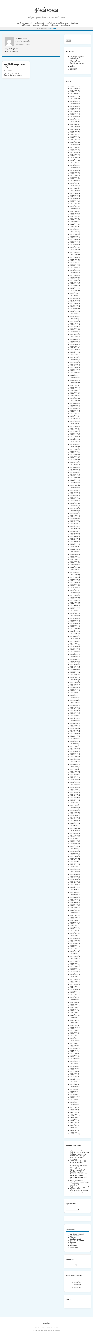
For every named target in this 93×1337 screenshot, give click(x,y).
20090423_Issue (74, 266)
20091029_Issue (73, 221)
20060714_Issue (74, 502)
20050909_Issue (73, 576)
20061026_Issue (74, 476)
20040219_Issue (74, 717)
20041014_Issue (74, 651)
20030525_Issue (74, 783)
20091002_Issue (73, 228)
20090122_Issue (74, 287)
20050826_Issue (74, 579)
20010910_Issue (73, 934)
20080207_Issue (74, 366)
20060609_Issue (74, 510)
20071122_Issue (74, 384)
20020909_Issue (73, 843)
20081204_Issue (74, 298)
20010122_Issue (74, 993)
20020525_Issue (74, 868)
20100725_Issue (73, 159)
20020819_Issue (74, 848)
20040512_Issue (74, 696)
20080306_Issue (74, 359)
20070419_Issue (73, 435)
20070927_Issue (73, 397)
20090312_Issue (74, 276)
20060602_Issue (74, 512)
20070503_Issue (73, 431)
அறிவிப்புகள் (39, 23)
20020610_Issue (74, 865)
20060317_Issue (74, 530)
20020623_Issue (74, 861)
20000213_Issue (74, 1099)
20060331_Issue (74, 527)
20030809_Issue (74, 765)
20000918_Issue (73, 1030)
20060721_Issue (74, 500)
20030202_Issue (74, 809)
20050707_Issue (73, 591)
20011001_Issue (73, 927)
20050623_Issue (74, 594)
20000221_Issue (74, 1098)
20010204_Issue (74, 989)
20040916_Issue (74, 658)
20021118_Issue (74, 827)
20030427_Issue (74, 789)
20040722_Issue (74, 673)
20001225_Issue (74, 999)
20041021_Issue (74, 650)
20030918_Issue (74, 755)
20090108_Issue (73, 290)
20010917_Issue (73, 930)
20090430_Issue (74, 264)
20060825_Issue (74, 490)
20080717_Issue (73, 328)
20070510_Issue (73, 430)
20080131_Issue (74, 367)
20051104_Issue (73, 563)
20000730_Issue (73, 1048)
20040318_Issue (74, 710)
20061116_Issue (74, 471)
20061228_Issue (74, 461)
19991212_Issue (73, 1114)
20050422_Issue (74, 607)
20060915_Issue (73, 486)
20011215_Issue (73, 906)
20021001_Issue (73, 838)
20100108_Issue (73, 205)
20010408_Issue (74, 975)
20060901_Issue (73, 489)
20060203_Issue (74, 538)
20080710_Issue (73, 330)
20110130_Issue (73, 115)
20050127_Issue (73, 625)
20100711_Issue (73, 162)
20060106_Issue (74, 545)
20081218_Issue (74, 295)
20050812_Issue (74, 582)
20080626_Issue (74, 333)
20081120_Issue (74, 302)
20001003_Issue (73, 1024)
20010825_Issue (74, 939)
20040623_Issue (74, 681)
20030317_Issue (74, 799)
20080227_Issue (74, 361)
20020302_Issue (74, 888)
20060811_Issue (74, 494)
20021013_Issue (74, 835)
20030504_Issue (74, 788)
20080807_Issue (74, 323)
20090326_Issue (74, 272)
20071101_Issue (73, 389)
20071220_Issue (74, 377)
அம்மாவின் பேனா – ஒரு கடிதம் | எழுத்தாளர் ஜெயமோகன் (78, 1162)
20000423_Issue (74, 1080)
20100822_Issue (74, 152)
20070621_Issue (74, 420)
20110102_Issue (73, 121)
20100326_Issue (74, 187)
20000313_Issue (74, 1093)
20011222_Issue (74, 904)
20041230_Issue (74, 632)
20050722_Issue (74, 587)
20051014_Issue (73, 568)
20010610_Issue (73, 958)
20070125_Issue (73, 454)
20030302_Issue (74, 802)
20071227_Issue (74, 376)
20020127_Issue (74, 896)
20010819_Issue (73, 940)
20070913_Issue (73, 400)
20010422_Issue (74, 971)
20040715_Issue (73, 674)
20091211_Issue (73, 212)
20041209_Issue (74, 637)
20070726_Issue (74, 412)
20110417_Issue (73, 97)
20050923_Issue (74, 573)
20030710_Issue (73, 771)
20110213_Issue (74, 111)
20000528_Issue (74, 1070)
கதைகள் (36, 25)
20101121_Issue (73, 131)
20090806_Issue (74, 241)
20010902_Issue (73, 937)
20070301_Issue (73, 446)
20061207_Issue (74, 466)
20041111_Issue (73, 645)
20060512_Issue (74, 517)
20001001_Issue (73, 1025)
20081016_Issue (74, 307)
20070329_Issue (74, 440)
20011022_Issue (74, 922)
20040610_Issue (74, 684)
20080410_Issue (74, 351)
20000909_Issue (73, 1037)
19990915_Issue (73, 1131)
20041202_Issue (74, 638)
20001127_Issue (73, 1007)
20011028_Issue (74, 920)
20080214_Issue (74, 364)
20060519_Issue (73, 515)
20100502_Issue (73, 179)
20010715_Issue (73, 948)
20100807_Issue (73, 156)
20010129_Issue (73, 991)
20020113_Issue (74, 899)
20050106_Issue (73, 630)
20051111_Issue (73, 561)
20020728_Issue (74, 853)
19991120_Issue (73, 1119)
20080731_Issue (74, 325)
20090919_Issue (73, 231)
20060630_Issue (74, 505)
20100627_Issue (74, 166)
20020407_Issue (74, 879)
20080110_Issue (73, 372)
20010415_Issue (73, 973)
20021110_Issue (73, 829)
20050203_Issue (74, 623)
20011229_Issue (74, 902)
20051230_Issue (74, 548)
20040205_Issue (74, 720)
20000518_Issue (73, 1073)
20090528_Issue (74, 257)
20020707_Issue (73, 858)
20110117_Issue (73, 118)
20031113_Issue (74, 740)
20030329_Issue (74, 796)
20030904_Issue (74, 758)
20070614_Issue (74, 422)
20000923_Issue (74, 1029)
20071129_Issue (73, 382)
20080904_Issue (74, 317)
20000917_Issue (73, 1032)
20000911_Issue (73, 1034)
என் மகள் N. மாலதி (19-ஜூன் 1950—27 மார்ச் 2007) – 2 (78, 1165)
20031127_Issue (74, 737)
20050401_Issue (73, 614)
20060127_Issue (74, 540)
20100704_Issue (73, 164)
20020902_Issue (74, 845)
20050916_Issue (73, 574)
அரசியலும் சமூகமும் (24, 23)
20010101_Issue (73, 998)
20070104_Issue (73, 459)
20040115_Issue (73, 725)
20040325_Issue (74, 709)
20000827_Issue (74, 1040)
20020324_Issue (74, 883)
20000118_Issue (73, 1106)
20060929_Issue (74, 482)
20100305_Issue (73, 192)
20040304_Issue (74, 714)
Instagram (49, 1327)
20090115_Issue (73, 289)
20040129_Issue (74, 722)
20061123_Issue (74, 469)
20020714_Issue (74, 856)
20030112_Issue (74, 814)
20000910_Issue (73, 1035)
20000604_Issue (74, 1068)
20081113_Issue (74, 303)
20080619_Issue (74, 335)
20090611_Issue (73, 254)
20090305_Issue (73, 277)
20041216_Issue (74, 635)
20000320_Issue (74, 1091)
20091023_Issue (74, 223)
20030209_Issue (74, 807)
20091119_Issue (73, 216)
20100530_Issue (73, 172)
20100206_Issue (74, 198)
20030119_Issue (73, 812)
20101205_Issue (73, 128)
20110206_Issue (74, 113)
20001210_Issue (73, 1003)
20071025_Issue (73, 390)
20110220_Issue (74, 110)
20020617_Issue (74, 863)
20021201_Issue (74, 824)
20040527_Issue (74, 689)
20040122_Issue (74, 724)
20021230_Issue (74, 817)
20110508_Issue (73, 92)
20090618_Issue (74, 253)
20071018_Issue (73, 392)
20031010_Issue (73, 750)
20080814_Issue (74, 321)
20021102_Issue (74, 830)
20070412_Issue (74, 436)
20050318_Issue (74, 615)
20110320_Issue (74, 103)
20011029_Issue (73, 919)
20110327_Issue (74, 102)
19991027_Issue (73, 1126)
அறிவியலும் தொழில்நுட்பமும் (57, 23)
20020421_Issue (74, 876)
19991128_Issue (73, 1117)
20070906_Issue (73, 402)
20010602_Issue (74, 960)
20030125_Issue (74, 810)
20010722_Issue (74, 947)
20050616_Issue (74, 596)
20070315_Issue (73, 443)
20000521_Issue (73, 1071)
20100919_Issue (73, 146)
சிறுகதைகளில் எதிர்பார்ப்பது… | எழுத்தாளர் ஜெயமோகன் (79, 1190)
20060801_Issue (74, 497)
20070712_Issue (73, 415)
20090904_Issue (73, 234)
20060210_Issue (74, 536)
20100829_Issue (74, 151)
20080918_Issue (74, 313)
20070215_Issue (73, 449)
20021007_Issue (73, 837)
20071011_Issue (73, 394)
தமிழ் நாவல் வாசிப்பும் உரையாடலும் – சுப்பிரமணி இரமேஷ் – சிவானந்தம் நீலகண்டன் (79, 1153)
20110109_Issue (73, 120)
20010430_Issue (74, 970)
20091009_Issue (73, 226)
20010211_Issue (73, 988)
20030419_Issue (74, 791)
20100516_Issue (73, 175)
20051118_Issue (73, 559)
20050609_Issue (73, 597)
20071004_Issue (73, 395)
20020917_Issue (73, 842)
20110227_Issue (74, 108)
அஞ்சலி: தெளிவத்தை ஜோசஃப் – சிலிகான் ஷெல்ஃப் (77, 1170)
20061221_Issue (74, 463)
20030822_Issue (74, 761)
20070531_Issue (73, 425)
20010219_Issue (73, 986)
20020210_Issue (74, 893)
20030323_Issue (74, 797)
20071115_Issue (73, 385)
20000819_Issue (73, 1044)
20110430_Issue (74, 93)
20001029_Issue (73, 1017)
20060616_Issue (74, 509)
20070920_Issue (73, 399)
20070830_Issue (74, 404)
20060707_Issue (73, 504)
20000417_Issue (73, 1083)
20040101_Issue (73, 728)
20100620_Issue (74, 167)
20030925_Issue (74, 753)
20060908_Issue (74, 487)
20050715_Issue (73, 589)
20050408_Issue (74, 612)
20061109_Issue (73, 472)
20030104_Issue (74, 815)
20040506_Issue (74, 697)
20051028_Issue (74, 564)
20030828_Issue (74, 760)
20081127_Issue (74, 300)
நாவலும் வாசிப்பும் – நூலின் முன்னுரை (77, 1157)
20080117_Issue (73, 371)
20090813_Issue (74, 239)
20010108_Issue (73, 996)
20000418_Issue (74, 1081)
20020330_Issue (74, 881)
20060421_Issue (74, 522)
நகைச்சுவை (65, 25)
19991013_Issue (73, 1127)
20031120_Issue (74, 738)
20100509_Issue (73, 177)
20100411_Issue (73, 184)
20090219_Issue (73, 280)
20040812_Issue (74, 668)
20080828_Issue (74, 318)
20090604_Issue (74, 256)
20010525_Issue (73, 963)
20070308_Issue (74, 445)
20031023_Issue (74, 745)
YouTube (56, 1327)
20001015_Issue (73, 1021)
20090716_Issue (73, 246)
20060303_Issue (74, 532)
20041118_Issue (74, 641)
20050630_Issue (74, 592)
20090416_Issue (74, 267)
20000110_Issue (73, 1108)
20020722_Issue (74, 855)
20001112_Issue (73, 1014)
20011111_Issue (73, 916)
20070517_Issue (73, 428)
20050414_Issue (74, 610)
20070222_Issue (74, 448)
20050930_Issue (73, 571)
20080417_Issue (74, 349)
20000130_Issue (73, 1103)
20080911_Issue (73, 315)
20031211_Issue (74, 733)
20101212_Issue (74, 126)
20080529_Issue (74, 340)
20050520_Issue (73, 600)
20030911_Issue (73, 756)
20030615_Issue (74, 778)
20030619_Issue (74, 776)
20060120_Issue (74, 541)
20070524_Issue (74, 426)
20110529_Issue (52, 29)
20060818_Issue (74, 492)
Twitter (43, 1327)
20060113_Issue (74, 543)
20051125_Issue (73, 558)
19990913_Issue (73, 1132)
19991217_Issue (73, 1112)
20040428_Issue (74, 701)
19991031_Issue (73, 1124)
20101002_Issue (73, 143)
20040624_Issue (74, 679)
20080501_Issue (73, 346)
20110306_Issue (74, 106)
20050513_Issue (73, 602)
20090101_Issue (73, 292)
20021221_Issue (74, 819)
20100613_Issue (74, 169)
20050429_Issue (74, 605)
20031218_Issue (74, 732)
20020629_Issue (74, 860)
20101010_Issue (73, 141)
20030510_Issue (73, 786)
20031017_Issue (73, 746)
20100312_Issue (74, 190)
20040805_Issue (74, 669)
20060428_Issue (74, 520)
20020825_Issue (74, 847)
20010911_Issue (73, 932)
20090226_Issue (74, 279)
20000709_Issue (73, 1055)
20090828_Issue (74, 236)
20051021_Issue (73, 566)
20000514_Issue (73, 1075)
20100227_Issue (74, 193)
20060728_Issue (74, 499)
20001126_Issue (74, 1009)
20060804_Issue (74, 495)
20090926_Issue (74, 230)
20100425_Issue (74, 180)
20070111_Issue (73, 458)
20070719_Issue (73, 413)
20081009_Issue (73, 308)
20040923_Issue (74, 656)
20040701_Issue (73, 678)
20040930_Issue (74, 655)
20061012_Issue (74, 479)
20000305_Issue (73, 1094)
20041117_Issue (73, 643)
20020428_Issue (74, 875)
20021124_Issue (74, 825)
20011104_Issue (73, 917)
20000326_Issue (74, 1089)
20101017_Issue (73, 139)
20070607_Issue (73, 423)
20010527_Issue (73, 961)
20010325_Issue (74, 978)
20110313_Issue (74, 105)
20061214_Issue (74, 464)
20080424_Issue (74, 348)
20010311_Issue (73, 981)
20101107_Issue (73, 134)
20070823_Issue (74, 405)
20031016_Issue (74, 748)
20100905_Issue (73, 149)
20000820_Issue (74, 1042)
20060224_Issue (74, 533)
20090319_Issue (73, 274)
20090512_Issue (73, 261)
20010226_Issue (74, 984)
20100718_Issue (73, 161)
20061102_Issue (74, 474)
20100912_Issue (73, 148)
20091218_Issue (74, 210)
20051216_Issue (74, 551)
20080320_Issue (74, 356)
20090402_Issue (74, 271)
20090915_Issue (73, 233)
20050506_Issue (73, 604)
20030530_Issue (74, 781)
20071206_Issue (74, 381)
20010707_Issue (73, 950)
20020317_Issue (74, 884)
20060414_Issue (74, 523)
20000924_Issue (74, 1027)
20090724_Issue (74, 244)
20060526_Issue (74, 513)
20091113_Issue (73, 218)
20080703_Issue (74, 331)
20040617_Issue (74, 682)
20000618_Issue (74, 1062)
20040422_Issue (74, 702)
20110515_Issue (73, 90)
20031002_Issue (74, 751)
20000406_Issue (74, 1086)
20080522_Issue (74, 341)
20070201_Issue (73, 453)
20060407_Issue (74, 525)
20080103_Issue (74, 374)
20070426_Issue (74, 433)
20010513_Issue (73, 966)
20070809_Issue (73, 408)
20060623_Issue (74, 507)
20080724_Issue (74, 326)
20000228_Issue (74, 1096)
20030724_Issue (74, 768)
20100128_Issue (74, 200)
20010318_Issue (74, 980)
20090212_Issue (74, 282)
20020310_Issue (74, 886)
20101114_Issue (73, 133)
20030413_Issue (74, 792)
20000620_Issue (74, 1060)
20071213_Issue (74, 379)
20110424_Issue (74, 95)
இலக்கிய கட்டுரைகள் (77, 63)
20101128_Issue (74, 129)
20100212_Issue (74, 197)
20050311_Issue (73, 617)
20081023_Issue (74, 305)
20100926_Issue (74, 144)
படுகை (83, 1192)
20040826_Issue (74, 664)
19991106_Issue (73, 1122)
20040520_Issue (74, 691)
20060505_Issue (73, 518)
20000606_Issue (74, 1067)
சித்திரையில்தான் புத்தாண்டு (79, 1187)
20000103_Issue (73, 1109)
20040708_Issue (74, 676)
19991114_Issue (73, 1121)
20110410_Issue (73, 98)
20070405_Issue (73, 438)
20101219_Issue (73, 125)
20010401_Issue (73, 976)
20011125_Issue (73, 911)
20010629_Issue (74, 953)
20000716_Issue (73, 1053)
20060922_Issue (74, 484)
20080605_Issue (74, 338)
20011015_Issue (73, 924)
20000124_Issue (74, 1104)
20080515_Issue (73, 343)
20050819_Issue (73, 581)
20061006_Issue (74, 481)
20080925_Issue (74, 312)
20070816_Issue (74, 407)
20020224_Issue (74, 889)
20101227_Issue (74, 123)
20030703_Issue (74, 773)
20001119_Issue (73, 1011)
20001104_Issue (73, 1016)
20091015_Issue (73, 225)
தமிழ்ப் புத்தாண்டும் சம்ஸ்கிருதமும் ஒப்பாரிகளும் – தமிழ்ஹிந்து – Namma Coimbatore (79, 1182)
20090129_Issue (73, 285)
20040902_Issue (74, 661)
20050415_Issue (73, 609)
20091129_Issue (73, 215)
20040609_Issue (74, 686)
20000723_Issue (74, 1050)
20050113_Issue (73, 628)
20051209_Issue (73, 553)
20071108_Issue (73, 387)
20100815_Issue (73, 154)
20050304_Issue (74, 618)
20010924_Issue (74, 929)
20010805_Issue (73, 943)
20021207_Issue (74, 822)
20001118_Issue (73, 1012)
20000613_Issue (74, 1063)
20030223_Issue (74, 804)
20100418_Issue (74, 182)
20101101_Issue (73, 136)
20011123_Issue (74, 912)
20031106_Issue (74, 742)
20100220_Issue (74, 195)
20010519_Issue (73, 965)
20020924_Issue (74, 840)
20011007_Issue (73, 925)
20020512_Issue (74, 871)
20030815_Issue (74, 763)
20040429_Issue (74, 699)
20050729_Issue (73, 586)
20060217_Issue (74, 535)
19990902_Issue (73, 1134)
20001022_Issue (74, 1019)
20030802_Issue (74, 766)
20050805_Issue (73, 584)
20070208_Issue (74, 451)
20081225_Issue (74, 294)
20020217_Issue (74, 891)
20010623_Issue (74, 955)
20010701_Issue (73, 952)
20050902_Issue (73, 577)
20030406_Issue (74, 794)
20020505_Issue (73, 873)
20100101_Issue (73, 207)
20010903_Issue (73, 935)
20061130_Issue (74, 468)
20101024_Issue (74, 138)
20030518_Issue (74, 784)
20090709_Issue (73, 248)
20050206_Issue (74, 622)
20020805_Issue (74, 852)
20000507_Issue (73, 1076)
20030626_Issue (74, 774)
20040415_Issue (74, 704)
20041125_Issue (74, 640)
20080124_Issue (74, 369)
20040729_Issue (74, 671)
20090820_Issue (74, 238)
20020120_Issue (74, 897)
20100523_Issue (74, 174)
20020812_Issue (74, 850)
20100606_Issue (74, 170)
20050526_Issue (74, 599)
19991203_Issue (73, 1116)
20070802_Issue (74, 410)
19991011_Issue (73, 1129)
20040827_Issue (74, 663)
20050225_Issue (74, 620)
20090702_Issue (73, 249)
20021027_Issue (74, 832)
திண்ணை (47, 9)
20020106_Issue (74, 901)
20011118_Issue (73, 914)
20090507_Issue (73, 262)
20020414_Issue (74, 878)
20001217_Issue (73, 1001)
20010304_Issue (74, 983)
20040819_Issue (74, 666)
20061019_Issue (73, 477)
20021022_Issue (74, 833)
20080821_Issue (74, 320)
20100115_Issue (73, 203)
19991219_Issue (73, 1111)
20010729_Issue (73, 945)
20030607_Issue (74, 779)
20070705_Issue (73, 417)
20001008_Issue (73, 1022)
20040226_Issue (74, 715)
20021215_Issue (74, 820)
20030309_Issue (74, 801)
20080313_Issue (74, 358)
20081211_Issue (74, 297)
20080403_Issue (74, 353)
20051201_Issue (73, 556)
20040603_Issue (74, 687)
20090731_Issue (73, 243)
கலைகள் (45, 25)
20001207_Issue (73, 1004)
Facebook (37, 1327)
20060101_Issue (73, 546)
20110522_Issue (74, 88)
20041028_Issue (74, 648)
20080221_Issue (74, 362)
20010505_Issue (73, 968)
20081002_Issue (74, 310)
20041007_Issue (73, 653)
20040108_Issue (74, 727)
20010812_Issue (74, 942)
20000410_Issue (73, 1085)
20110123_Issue (74, 116)
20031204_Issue (74, 735)
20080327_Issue (74, 354)
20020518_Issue (74, 870)
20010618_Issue (74, 957)
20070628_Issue (74, 418)
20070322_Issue (74, 441)
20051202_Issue (74, 554)
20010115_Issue (73, 994)
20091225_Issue (74, 208)
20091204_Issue (74, 213)
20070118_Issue (73, 456)
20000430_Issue (74, 1078)
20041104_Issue (74, 646)
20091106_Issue (73, 220)
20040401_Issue (74, 707)
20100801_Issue (73, 157)
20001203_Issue (74, 1006)
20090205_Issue (73, 284)
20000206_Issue (74, 1101)
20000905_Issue (73, 1039)
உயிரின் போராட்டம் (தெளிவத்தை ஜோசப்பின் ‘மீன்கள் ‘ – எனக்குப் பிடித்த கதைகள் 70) (78, 1175)
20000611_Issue (73, 1065)
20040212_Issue (74, 719)
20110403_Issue (74, 100)
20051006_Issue (73, 569)
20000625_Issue (74, 1058)
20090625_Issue (74, 251)
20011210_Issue (73, 907)
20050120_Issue (73, 627)
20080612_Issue (74, 336)
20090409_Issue (73, 269)
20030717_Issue (73, 769)
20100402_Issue (74, 185)
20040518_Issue (74, 692)
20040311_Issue (74, 712)
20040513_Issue (74, 694)
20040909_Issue (73, 660)
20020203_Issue (74, 894)
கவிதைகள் (54, 25)
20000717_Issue (73, 1052)
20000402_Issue (74, 1088)
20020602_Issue (74, 866)
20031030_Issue (74, 743)
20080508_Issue (74, 344)
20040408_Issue (74, 705)
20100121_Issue (73, 202)
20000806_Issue (74, 1047)
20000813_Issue (74, 1045)
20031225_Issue (74, 730)
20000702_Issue (73, 1057)
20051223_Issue (74, 550)
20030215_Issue (74, 806)
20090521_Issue (73, 259)
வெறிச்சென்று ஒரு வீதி (14, 66)
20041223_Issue (74, 633)
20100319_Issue (73, 189)
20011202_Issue (74, 909)
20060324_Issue (74, 528)
